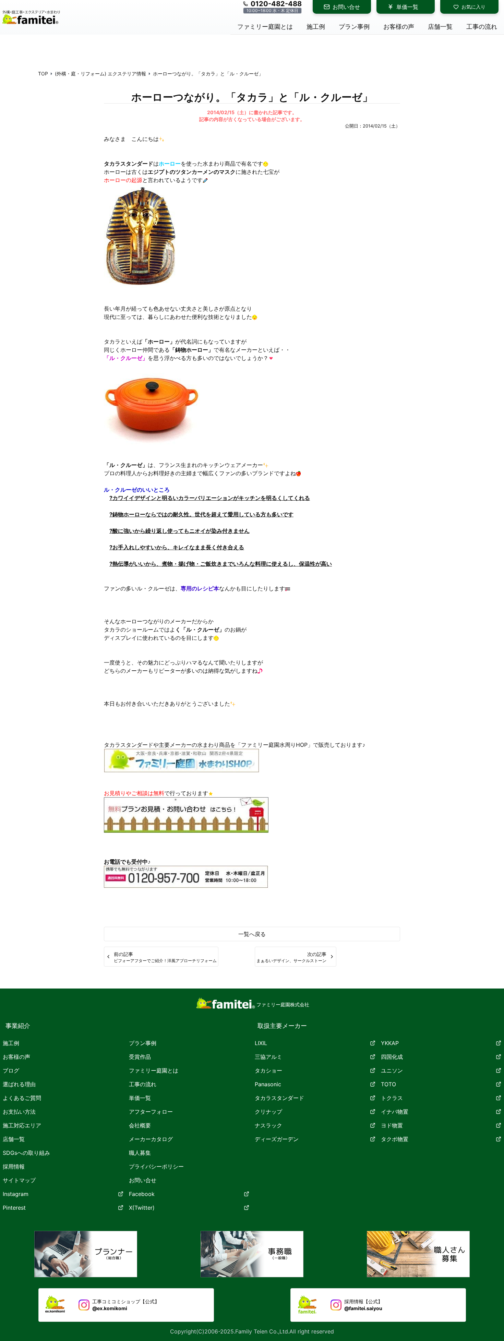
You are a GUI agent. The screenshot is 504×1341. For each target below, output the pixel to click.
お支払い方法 (19, 1111)
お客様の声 (16, 1056)
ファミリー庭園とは (153, 1070)
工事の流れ (142, 1084)
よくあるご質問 (22, 1097)
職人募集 (140, 1152)
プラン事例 (142, 1043)
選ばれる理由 (19, 1084)
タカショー (268, 1070)
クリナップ (268, 1111)
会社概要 (140, 1125)
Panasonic (268, 1084)
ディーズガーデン (277, 1139)
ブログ (11, 1070)
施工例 (11, 1043)
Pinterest (14, 1207)
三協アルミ (268, 1056)
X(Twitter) (142, 1207)
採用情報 (14, 1166)
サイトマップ (19, 1180)
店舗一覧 (14, 1139)
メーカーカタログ (151, 1139)
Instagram (15, 1193)
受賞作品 (140, 1056)
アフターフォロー (151, 1111)
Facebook (142, 1193)
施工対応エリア (22, 1125)
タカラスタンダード (279, 1097)
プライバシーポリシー (156, 1166)
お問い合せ (346, 6)
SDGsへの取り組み (26, 1152)
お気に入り (473, 7)
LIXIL (261, 1043)
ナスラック (268, 1125)
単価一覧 (407, 6)
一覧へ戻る (252, 934)
